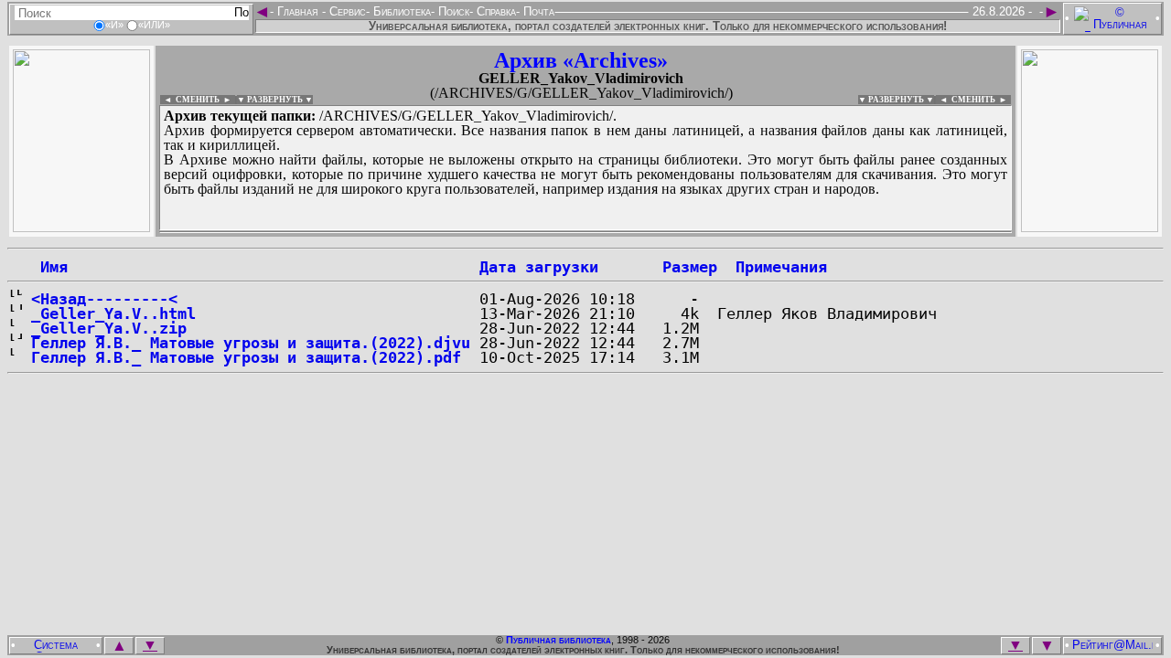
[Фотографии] (81, 227)
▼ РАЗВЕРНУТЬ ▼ (275, 99)
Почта (537, 11)
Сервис (346, 11)
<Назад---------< (104, 299)
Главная (298, 11)
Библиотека (400, 11)
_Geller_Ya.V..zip (109, 328)
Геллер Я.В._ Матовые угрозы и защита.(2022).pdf (246, 357)
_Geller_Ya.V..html (113, 313)
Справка (494, 11)
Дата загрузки (538, 267)
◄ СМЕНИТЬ (190, 99)
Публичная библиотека (558, 639)
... (585, 232)
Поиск (452, 11)
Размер (689, 267)
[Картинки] (1089, 227)
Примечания (781, 267)
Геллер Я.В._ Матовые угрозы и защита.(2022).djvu (250, 343)
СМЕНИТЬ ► (981, 99)
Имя (49, 267)
